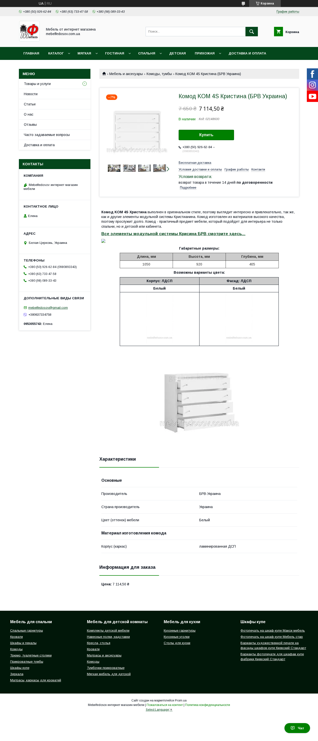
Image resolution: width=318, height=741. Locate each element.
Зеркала (16, 674)
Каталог (56, 53)
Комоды (16, 649)
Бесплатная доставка (195, 163)
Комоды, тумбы (159, 74)
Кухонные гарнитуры (180, 630)
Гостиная (114, 53)
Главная (31, 53)
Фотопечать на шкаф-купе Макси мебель (272, 630)
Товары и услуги (37, 84)
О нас (28, 114)
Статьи (30, 104)
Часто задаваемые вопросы (47, 135)
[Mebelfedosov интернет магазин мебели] (29, 41)
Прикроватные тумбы (26, 661)
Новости (31, 94)
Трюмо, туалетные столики (31, 655)
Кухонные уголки (177, 637)
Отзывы (30, 125)
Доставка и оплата (247, 53)
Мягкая (84, 53)
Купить (206, 135)
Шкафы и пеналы (23, 643)
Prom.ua (181, 700)
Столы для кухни (177, 643)
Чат (301, 728)
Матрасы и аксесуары (104, 655)
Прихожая (205, 53)
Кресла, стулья (98, 643)
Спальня (146, 53)
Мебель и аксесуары (126, 74)
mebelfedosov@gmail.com (48, 307)
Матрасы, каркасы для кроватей (35, 680)
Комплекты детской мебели (108, 630)
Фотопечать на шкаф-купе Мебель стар (271, 637)
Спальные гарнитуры (26, 630)
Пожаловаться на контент (165, 705)
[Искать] (251, 31)
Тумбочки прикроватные (105, 668)
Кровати (16, 637)
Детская (177, 53)
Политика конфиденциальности (207, 705)
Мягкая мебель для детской (109, 674)
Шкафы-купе (19, 668)
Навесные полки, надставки (108, 637)
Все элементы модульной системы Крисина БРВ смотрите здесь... (173, 233)
